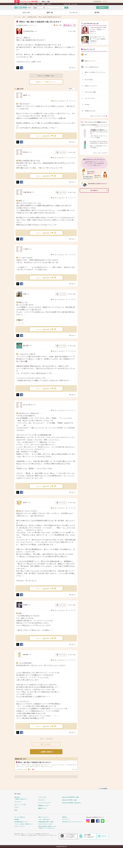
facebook (97, 821)
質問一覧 (50, 12)
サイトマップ (65, 819)
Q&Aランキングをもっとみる (98, 116)
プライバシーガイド (19, 826)
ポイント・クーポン (20, 804)
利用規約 (16, 819)
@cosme (21, 798)
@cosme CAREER (72, 802)
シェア (21, 183)
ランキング (22, 4)
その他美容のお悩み (22, 25)
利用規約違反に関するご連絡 (45, 821)
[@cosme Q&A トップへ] (22, 8)
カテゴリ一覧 (67, 4)
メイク (19, 323)
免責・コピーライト (43, 817)
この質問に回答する (46, 752)
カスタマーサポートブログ (45, 824)
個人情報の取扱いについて (21, 821)
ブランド (28, 4)
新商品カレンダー (43, 805)
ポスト (17, 183)
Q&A (38, 4)
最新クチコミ (42, 808)
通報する (73, 67)
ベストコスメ (74, 4)
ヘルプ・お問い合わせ (44, 819)
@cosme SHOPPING (71, 797)
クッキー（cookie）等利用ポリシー (23, 824)
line (102, 821)
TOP (16, 4)
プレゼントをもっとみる (99, 153)
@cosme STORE (69, 800)
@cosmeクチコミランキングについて (72, 821)
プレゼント (41, 800)
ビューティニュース (44, 802)
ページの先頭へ (104, 788)
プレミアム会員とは (19, 817)
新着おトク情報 (46, 1)
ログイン (105, 1)
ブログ (33, 4)
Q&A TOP (26, 12)
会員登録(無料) (97, 1)
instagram (88, 821)
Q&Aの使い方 (94, 190)
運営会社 (64, 817)
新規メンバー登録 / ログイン (46, 82)
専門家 (97, 12)
